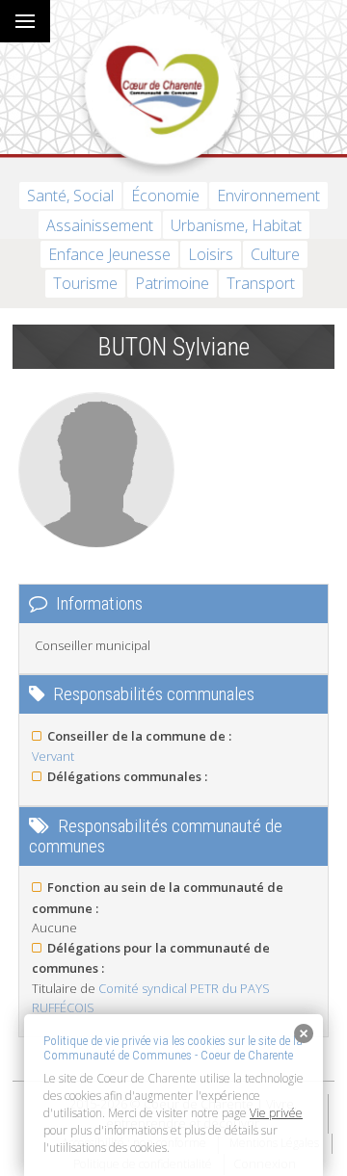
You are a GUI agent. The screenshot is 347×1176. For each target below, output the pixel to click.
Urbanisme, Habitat (236, 225)
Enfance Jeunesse (109, 254)
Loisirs (210, 254)
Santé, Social (70, 195)
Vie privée (276, 1113)
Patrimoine (172, 283)
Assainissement (99, 225)
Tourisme (85, 283)
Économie (165, 195)
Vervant (53, 756)
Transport (261, 283)
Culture (275, 254)
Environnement (268, 195)
